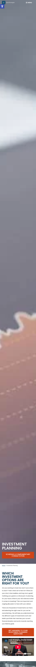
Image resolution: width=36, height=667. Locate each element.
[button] (2, 6)
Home (3, 565)
